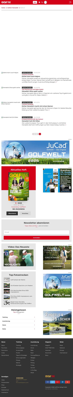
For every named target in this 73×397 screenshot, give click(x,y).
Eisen (32, 353)
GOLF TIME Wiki (49, 348)
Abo (35, 2)
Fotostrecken (5, 382)
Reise (4, 329)
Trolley (32, 365)
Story (46, 355)
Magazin (47, 345)
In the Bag (33, 370)
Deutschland (5, 355)
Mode (32, 372)
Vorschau (25, 213)
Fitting (32, 362)
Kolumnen (48, 353)
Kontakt (3, 387)
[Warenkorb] (39, 2)
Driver (32, 348)
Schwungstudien (21, 357)
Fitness (18, 360)
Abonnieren (12, 213)
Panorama (4, 350)
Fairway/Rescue (35, 355)
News (4, 325)
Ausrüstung (6, 321)
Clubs (3, 353)
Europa (62, 350)
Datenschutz (5, 390)
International (63, 353)
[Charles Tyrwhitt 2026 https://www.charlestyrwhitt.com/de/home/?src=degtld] (57, 258)
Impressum (4, 392)
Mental (18, 362)
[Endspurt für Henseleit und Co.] (18, 257)
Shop (2, 385)
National (62, 348)
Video (3, 380)
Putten (18, 353)
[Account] (45, 3)
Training (5, 317)
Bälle (32, 350)
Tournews (4, 348)
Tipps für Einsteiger (21, 355)
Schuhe (33, 367)
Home (3, 7)
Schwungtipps (20, 348)
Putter (32, 360)
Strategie (18, 365)
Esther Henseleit (13, 7)
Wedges (33, 357)
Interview (48, 350)
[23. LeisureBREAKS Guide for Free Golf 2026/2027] (57, 180)
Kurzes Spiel (19, 350)
